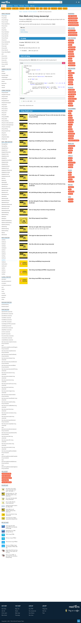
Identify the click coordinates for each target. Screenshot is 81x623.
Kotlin (70, 127)
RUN (64, 63)
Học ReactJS (72, 63)
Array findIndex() (5, 32)
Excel (70, 172)
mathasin (4, 244)
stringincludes (5, 96)
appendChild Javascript (7, 311)
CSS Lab (71, 199)
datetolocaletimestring (6, 222)
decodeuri (4, 279)
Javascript (22, 8)
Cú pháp (23, 30)
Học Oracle (71, 96)
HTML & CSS (72, 49)
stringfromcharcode (6, 94)
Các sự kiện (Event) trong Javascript (10, 502)
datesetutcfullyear (5, 200)
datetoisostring (5, 214)
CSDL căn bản (72, 94)
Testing (70, 160)
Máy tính (17, 608)
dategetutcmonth (5, 174)
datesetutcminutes (6, 206)
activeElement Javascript (7, 327)
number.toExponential (6, 79)
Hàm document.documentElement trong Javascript (9, 362)
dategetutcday (5, 164)
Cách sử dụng (24, 32)
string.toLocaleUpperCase (7, 124)
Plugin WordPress (73, 20)
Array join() (4, 40)
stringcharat (4, 135)
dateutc (3, 232)
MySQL (60, 8)
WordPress (10, 6)
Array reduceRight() (6, 52)
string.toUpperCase (6, 131)
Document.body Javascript (7, 336)
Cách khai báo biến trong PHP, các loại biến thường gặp (11, 527)
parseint (3, 297)
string (3, 299)
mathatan (4, 246)
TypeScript (71, 54)
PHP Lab (71, 201)
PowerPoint (71, 177)
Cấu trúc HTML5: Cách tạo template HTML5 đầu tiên (11, 546)
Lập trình (4, 6)
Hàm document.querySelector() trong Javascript (9, 420)
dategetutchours (5, 168)
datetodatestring (5, 212)
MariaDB (71, 105)
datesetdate (4, 182)
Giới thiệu (4, 608)
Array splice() (5, 62)
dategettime (4, 158)
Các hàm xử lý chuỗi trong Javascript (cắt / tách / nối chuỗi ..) (11, 490)
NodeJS (65, 8)
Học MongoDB (72, 92)
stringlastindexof (5, 100)
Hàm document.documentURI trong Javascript (9, 369)
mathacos (4, 242)
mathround (4, 266)
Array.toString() (5, 20)
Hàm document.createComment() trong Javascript (9, 342)
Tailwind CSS (72, 65)
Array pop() (4, 46)
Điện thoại (17, 613)
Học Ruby (71, 120)
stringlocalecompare (6, 102)
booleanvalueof (5, 306)
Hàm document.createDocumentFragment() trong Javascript (9, 347)
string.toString (5, 128)
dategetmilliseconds (6, 152)
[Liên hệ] (78, 2)
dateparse (4, 180)
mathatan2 (4, 248)
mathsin (3, 268)
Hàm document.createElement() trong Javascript (9, 351)
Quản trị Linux (72, 30)
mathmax (4, 258)
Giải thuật (9, 8)
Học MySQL (71, 89)
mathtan (3, 274)
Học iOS (70, 148)
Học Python (31, 613)
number (3, 293)
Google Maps (5, 480)
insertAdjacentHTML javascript (8, 323)
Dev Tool (71, 165)
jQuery (27, 8)
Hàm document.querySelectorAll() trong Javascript (9, 433)
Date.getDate (5, 144)
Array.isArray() (5, 38)
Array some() (4, 58)
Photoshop (71, 181)
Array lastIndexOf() (6, 42)
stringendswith (5, 92)
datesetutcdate (5, 198)
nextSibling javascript (6, 325)
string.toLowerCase (6, 126)
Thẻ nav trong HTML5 (11, 538)
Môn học (32, 6)
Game (16, 611)
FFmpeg (70, 167)
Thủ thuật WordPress (73, 25)
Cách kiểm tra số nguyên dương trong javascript (10, 510)
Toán (70, 189)
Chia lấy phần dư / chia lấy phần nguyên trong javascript (11, 495)
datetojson (4, 216)
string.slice (4, 112)
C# (49, 8)
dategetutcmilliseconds (7, 170)
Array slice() (4, 56)
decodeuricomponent (6, 281)
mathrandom (4, 264)
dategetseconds (5, 156)
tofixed (3, 81)
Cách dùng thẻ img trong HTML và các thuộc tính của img (11, 551)
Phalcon (70, 77)
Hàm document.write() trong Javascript (8, 444)
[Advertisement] (9, 580)
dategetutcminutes (6, 172)
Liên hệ (3, 611)
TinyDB (70, 103)
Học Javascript (32, 611)
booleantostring (5, 304)
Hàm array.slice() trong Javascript (11, 514)
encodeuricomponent (6, 285)
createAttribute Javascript (7, 340)
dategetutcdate (5, 162)
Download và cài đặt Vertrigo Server (10, 531)
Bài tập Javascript (6, 476)
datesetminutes (5, 190)
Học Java (31, 615)
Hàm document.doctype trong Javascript (8, 358)
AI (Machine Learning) (74, 140)
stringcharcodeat (5, 137)
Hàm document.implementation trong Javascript (9, 395)
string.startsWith (5, 116)
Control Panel (72, 162)
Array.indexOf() (5, 36)
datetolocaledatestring (7, 220)
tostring (3, 85)
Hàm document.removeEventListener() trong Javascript (9, 429)
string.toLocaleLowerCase (7, 122)
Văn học (70, 194)
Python (45, 8)
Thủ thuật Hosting (73, 32)
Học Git (70, 158)
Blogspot (71, 84)
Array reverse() (5, 44)
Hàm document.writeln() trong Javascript (8, 448)
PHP (37, 8)
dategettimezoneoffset (7, 160)
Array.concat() (5, 22)
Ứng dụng (17, 615)
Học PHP (31, 608)
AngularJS (71, 42)
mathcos (3, 270)
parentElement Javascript (7, 313)
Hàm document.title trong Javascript (7, 437)
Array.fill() (4, 28)
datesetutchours (5, 202)
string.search (4, 110)
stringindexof (4, 98)
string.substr (4, 118)
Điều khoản (4, 615)
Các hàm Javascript (6, 482)
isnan (3, 291)
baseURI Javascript (6, 333)
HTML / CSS (15, 8)
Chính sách (4, 613)
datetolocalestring (6, 224)
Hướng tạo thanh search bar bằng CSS (11, 506)
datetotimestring (5, 228)
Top (79, 621)
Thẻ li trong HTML (10, 534)
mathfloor (4, 254)
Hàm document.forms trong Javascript (8, 380)
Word (70, 175)
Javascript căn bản (6, 473)
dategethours (4, 150)
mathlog (3, 256)
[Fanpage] (76, 2)
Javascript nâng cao (6, 478)
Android (70, 150)
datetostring (4, 226)
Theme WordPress (73, 18)
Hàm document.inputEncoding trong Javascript (8, 402)
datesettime (4, 196)
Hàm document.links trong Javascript (7, 410)
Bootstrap (32, 8)
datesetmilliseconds (6, 188)
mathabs (3, 239)
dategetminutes (5, 154)
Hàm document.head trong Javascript (7, 388)
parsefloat (4, 295)
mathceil (3, 250)
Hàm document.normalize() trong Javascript (9, 413)
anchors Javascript (6, 331)
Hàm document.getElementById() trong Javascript (9, 451)
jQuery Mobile (72, 47)
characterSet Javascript (7, 338)
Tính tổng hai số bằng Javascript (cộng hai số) (11, 518)
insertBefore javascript (7, 319)
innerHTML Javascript (6, 321)
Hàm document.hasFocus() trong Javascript (9, 384)
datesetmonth (5, 192)
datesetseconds (5, 194)
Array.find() (4, 30)
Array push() (4, 48)
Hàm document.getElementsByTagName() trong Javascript (9, 466)
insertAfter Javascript (6, 317)
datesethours (4, 186)
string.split (4, 114)
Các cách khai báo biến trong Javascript (11, 498)
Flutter (70, 152)
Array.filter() (4, 17)
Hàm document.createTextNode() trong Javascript (9, 355)
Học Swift (71, 122)
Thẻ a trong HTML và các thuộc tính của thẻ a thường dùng (11, 556)
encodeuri (4, 283)
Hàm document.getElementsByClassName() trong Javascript (9, 456)
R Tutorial (71, 138)
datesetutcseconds (6, 210)
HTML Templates (72, 16)
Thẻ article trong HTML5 (11, 541)
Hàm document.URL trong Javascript (7, 440)
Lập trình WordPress (73, 23)
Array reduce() (5, 50)
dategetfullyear (5, 148)
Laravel (70, 75)
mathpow (4, 262)
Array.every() (4, 26)
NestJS (70, 61)
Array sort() (4, 60)
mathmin (3, 260)
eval (2, 287)
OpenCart (71, 80)
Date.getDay (4, 146)
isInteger (3, 73)
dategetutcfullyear (6, 166)
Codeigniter (71, 73)
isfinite (3, 71)
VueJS (70, 58)
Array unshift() (5, 64)
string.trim (4, 133)
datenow (3, 178)
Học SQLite (71, 101)
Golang (70, 129)
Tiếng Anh (71, 187)
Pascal (70, 115)
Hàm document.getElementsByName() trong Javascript (9, 461)
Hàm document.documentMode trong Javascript (9, 366)
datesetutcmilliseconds (7, 204)
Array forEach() (5, 34)
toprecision (4, 83)
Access (70, 179)
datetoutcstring (5, 230)
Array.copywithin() (6, 24)
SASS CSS (71, 56)
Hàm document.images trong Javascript (8, 391)
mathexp (3, 252)
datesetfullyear (5, 184)
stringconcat (4, 139)
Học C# (70, 118)
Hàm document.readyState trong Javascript (9, 424)
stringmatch (4, 104)
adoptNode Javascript (6, 329)
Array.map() (4, 15)
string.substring (5, 120)
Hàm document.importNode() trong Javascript (9, 399)
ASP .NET (71, 136)
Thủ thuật (21, 6)
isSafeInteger (5, 77)
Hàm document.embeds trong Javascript (8, 377)
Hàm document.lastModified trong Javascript (9, 406)
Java (41, 8)
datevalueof (4, 234)
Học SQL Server (72, 99)
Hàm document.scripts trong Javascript (8, 417)
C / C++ (3, 8)
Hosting (16, 6)
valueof (3, 66)
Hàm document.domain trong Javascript (8, 373)
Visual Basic (71, 133)
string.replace (5, 108)
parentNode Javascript (7, 315)
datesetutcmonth (5, 208)
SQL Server (54, 8)
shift (2, 54)
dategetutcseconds (6, 176)
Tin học (27, 6)
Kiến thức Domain (73, 35)
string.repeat (4, 106)
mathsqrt (3, 272)
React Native (71, 146)
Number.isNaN (5, 75)
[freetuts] (11, 2)
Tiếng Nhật (71, 191)
